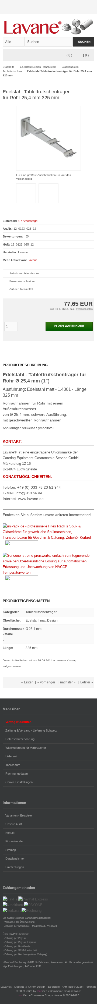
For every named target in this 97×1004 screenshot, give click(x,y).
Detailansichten (15, 858)
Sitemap (10, 850)
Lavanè (32, 260)
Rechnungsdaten (16, 773)
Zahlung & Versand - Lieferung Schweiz (31, 730)
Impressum (12, 765)
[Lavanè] (86, 92)
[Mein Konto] (77, 7)
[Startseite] (70, 7)
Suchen (83, 42)
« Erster (27, 682)
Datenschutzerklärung (19, 739)
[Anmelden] (84, 7)
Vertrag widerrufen (18, 721)
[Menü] (6, 55)
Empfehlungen (14, 867)
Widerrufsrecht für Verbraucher (25, 747)
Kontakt (10, 832)
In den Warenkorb (69, 326)
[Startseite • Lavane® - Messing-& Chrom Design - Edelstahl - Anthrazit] (48, 25)
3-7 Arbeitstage (27, 220)
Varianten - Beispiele (18, 815)
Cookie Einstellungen (19, 782)
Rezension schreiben (22, 281)
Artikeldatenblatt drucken (24, 273)
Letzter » (86, 682)
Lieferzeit (11, 756)
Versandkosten (84, 309)
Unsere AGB (13, 824)
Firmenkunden (14, 841)
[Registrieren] (91, 7)
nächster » (67, 682)
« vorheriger (46, 682)
